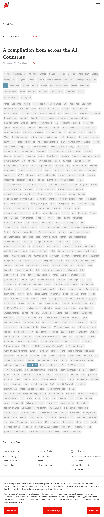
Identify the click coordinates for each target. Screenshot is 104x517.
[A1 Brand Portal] (5, 5)
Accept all (93, 510)
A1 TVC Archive (11, 36)
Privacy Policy (27, 216)
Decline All (11, 510)
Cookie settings (52, 510)
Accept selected (71, 308)
